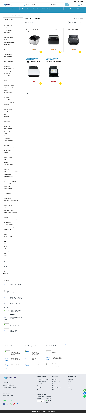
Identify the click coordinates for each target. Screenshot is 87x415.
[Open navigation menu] (21, 4)
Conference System (8, 30)
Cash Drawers (7, 167)
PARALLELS (6, 251)
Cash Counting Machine (9, 164)
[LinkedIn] (17, 404)
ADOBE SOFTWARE (8, 236)
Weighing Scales (7, 174)
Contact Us (70, 389)
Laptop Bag (6, 104)
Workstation (6, 116)
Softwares (77, 8)
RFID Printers (6, 215)
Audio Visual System (68, 8)
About (69, 383)
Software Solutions (8, 231)
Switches (6, 152)
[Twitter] (7, 404)
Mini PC (5, 80)
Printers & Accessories (8, 176)
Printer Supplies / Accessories (10, 212)
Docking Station (7, 95)
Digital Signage (7, 32)
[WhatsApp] (84, 396)
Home (7, 8)
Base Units (6, 162)
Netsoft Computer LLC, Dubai (39, 411)
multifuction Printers (8, 205)
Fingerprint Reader (8, 54)
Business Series (7, 90)
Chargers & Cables (8, 92)
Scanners (32, 8)
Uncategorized (7, 23)
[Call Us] (84, 390)
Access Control (7, 44)
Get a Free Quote (40, 52)
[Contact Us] (84, 393)
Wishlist (69, 381)
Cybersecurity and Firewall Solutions (12, 131)
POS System (52, 8)
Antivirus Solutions (8, 128)
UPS (5, 155)
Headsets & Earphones (9, 75)
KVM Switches (7, 138)
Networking (59, 8)
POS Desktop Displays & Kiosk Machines (12, 171)
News (69, 387)
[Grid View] (26, 22)
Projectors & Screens (8, 37)
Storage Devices (7, 150)
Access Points (7, 126)
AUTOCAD (6, 239)
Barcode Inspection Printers (10, 181)
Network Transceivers (8, 140)
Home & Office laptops (9, 102)
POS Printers (6, 207)
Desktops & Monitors (13, 8)
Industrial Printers (7, 195)
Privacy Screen (7, 111)
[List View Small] (32, 22)
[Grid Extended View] (28, 22)
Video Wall (6, 39)
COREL (5, 241)
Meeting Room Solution (9, 34)
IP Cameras (6, 135)
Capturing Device (7, 47)
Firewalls (5, 133)
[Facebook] (4, 404)
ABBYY (5, 234)
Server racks (6, 145)
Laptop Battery (7, 107)
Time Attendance (7, 59)
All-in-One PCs (7, 66)
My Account (80, 1)
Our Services (55, 379)
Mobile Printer (7, 119)
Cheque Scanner (7, 222)
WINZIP (5, 255)
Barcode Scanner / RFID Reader (11, 219)
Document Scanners (69, 26)
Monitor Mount (7, 121)
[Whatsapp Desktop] (11, 404)
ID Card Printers (7, 193)
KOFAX (5, 246)
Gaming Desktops (7, 71)
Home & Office (7, 78)
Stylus (5, 114)
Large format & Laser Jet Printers (11, 200)
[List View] (30, 22)
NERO (5, 248)
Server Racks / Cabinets (9, 147)
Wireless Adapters (8, 157)
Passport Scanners (30, 26)
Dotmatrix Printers (8, 188)
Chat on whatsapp (9, 400)
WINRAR (5, 253)
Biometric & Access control (42, 8)
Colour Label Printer (8, 183)
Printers (27, 8)
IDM (5, 243)
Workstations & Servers (9, 85)
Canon (4, 271)
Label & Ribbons (7, 198)
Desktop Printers (7, 186)
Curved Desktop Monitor (9, 68)
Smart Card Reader (8, 56)
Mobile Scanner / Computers (10, 227)
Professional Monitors (8, 83)
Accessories (6, 63)
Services (43, 11)
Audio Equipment (7, 27)
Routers (5, 143)
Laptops (21, 8)
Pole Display (6, 169)
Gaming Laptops (7, 97)
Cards (5, 49)
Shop (75, 1)
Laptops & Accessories (9, 87)
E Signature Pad (7, 51)
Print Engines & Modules (9, 210)
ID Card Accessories (8, 191)
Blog (68, 385)
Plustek (4, 273)
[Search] (67, 4)
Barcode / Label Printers (9, 179)
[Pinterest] (14, 404)
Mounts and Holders (8, 109)
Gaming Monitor (7, 73)
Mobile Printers (7, 203)
